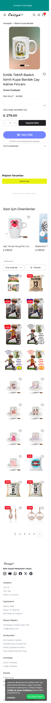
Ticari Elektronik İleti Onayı (15, 651)
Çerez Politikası (10, 662)
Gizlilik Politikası (10, 666)
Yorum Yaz (24, 181)
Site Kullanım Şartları (12, 640)
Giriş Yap (7, 591)
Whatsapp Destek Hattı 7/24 (16, 625)
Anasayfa (7, 23)
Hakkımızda (8, 678)
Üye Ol (6, 587)
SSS (5, 685)
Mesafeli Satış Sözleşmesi (14, 644)
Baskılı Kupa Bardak (24, 23)
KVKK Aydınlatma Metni (14, 647)
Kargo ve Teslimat (11, 610)
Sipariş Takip (8, 606)
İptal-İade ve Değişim (13, 613)
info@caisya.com (11, 628)
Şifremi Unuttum (11, 595)
